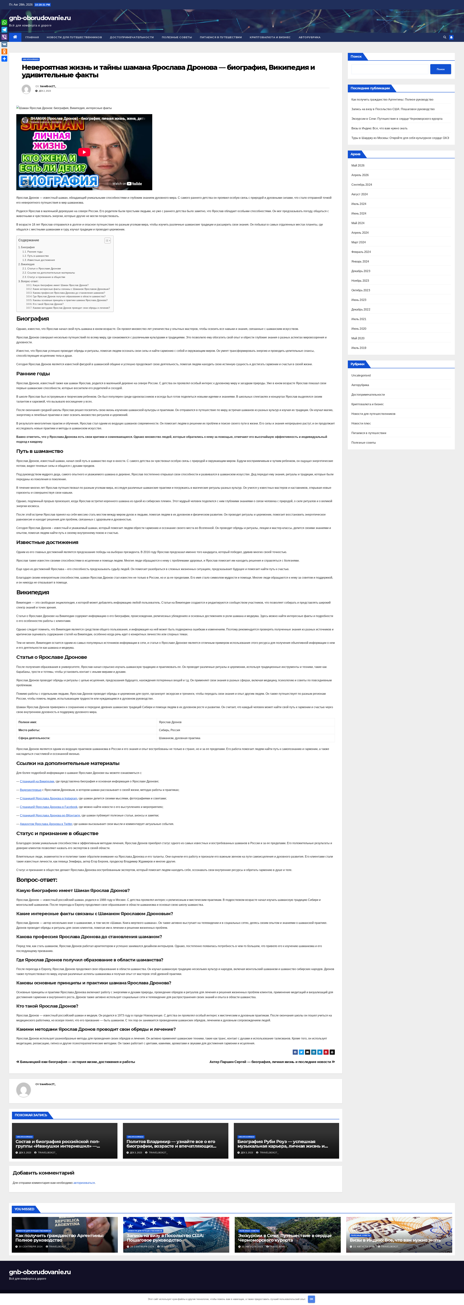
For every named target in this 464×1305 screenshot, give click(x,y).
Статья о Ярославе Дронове (44, 268)
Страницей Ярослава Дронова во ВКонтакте (50, 815)
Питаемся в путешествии (221, 37)
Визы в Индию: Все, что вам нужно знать (379, 128)
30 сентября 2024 (31, 1246)
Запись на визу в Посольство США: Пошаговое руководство (393, 109)
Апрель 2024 (360, 232)
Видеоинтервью (31, 789)
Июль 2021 (358, 319)
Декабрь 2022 (360, 309)
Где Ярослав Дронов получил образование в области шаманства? (69, 296)
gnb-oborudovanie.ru (40, 18)
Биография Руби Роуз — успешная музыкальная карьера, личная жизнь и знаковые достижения (281, 1146)
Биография (28, 247)
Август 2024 (359, 194)
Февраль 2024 (361, 251)
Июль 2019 (358, 347)
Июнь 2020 (358, 328)
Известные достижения (41, 260)
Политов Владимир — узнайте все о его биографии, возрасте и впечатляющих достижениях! (171, 1146)
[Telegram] (4, 29)
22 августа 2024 (364, 1246)
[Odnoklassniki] (4, 51)
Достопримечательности (132, 37)
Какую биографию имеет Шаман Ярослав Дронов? (60, 285)
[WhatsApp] (4, 22)
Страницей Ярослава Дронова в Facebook (48, 806)
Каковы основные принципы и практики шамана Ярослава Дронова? (70, 300)
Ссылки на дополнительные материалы (51, 272)
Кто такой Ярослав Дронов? (48, 304)
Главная (32, 37)
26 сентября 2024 (142, 1246)
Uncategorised (31, 59)
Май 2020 (358, 338)
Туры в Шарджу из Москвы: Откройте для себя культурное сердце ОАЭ (400, 137)
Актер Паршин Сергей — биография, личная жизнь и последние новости (271, 1062)
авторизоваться (84, 1182)
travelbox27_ (48, 86)
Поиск (356, 57)
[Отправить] (4, 58)
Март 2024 (358, 242)
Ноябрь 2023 (360, 280)
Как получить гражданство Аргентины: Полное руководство (392, 99)
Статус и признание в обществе (46, 277)
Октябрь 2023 (360, 290)
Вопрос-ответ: (29, 281)
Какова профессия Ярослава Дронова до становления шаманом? (69, 292)
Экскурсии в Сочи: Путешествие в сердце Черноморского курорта (397, 118)
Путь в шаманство (38, 255)
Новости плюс (361, 423)
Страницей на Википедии (37, 781)
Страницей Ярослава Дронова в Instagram (48, 798)
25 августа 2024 (253, 1246)
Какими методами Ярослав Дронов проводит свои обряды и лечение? (71, 308)
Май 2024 (358, 223)
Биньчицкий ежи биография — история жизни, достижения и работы (77, 1062)
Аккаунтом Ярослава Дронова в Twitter (46, 823)
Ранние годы (35, 251)
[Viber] (4, 37)
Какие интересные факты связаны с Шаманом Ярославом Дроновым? (71, 289)
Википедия (27, 264)
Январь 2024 (360, 261)
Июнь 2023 (358, 299)
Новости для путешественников (74, 37)
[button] (444, 37)
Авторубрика (310, 37)
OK (311, 1299)
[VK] (4, 44)
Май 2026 (358, 165)
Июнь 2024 (358, 213)
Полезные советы (177, 37)
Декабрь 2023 (360, 271)
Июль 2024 (358, 203)
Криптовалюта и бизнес (270, 37)
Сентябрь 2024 (361, 184)
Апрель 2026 (360, 175)
